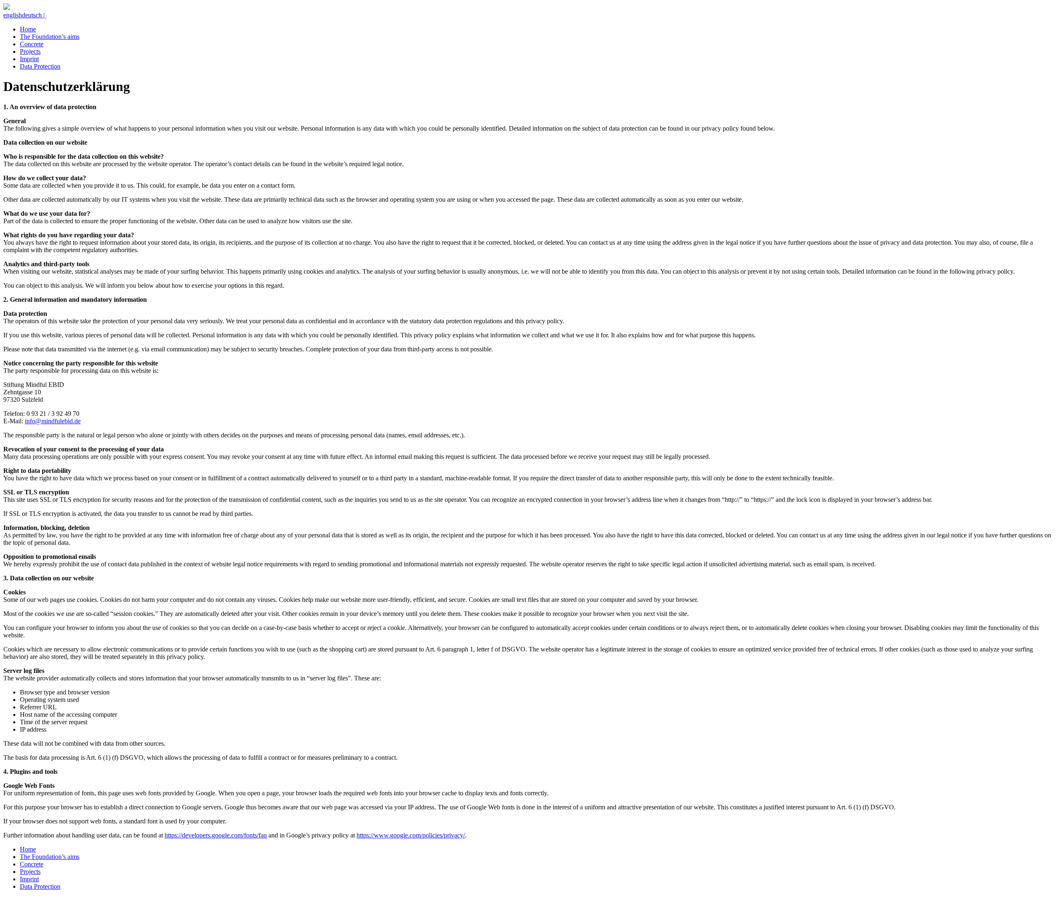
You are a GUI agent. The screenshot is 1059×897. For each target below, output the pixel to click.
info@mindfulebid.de (53, 421)
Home (28, 29)
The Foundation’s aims (49, 36)
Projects (30, 51)
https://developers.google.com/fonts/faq (216, 835)
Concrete (31, 44)
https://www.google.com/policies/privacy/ (411, 835)
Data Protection (40, 66)
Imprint (29, 58)
